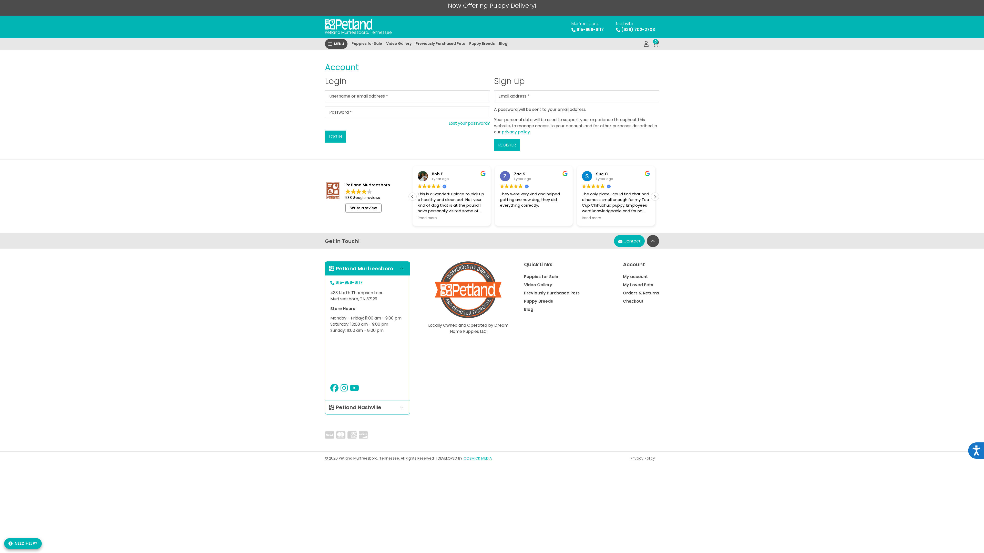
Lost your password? (469, 123)
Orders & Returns (641, 293)
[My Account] (646, 44)
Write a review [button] (363, 207)
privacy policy (516, 132)
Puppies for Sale (367, 43)
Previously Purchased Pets (440, 43)
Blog (503, 43)
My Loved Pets (638, 285)
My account (635, 277)
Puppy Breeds (482, 43)
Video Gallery (399, 43)
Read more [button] (427, 218)
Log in (335, 137)
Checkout (633, 301)
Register (507, 145)
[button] (655, 196)
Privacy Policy (642, 458)
